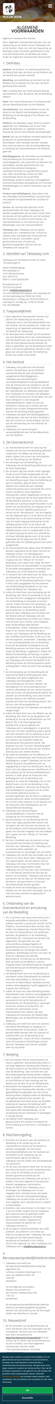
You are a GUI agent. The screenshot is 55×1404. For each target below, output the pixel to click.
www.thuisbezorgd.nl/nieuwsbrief (23, 1337)
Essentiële (27, 1398)
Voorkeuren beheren (11, 1376)
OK (27, 1390)
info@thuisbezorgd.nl (21, 290)
